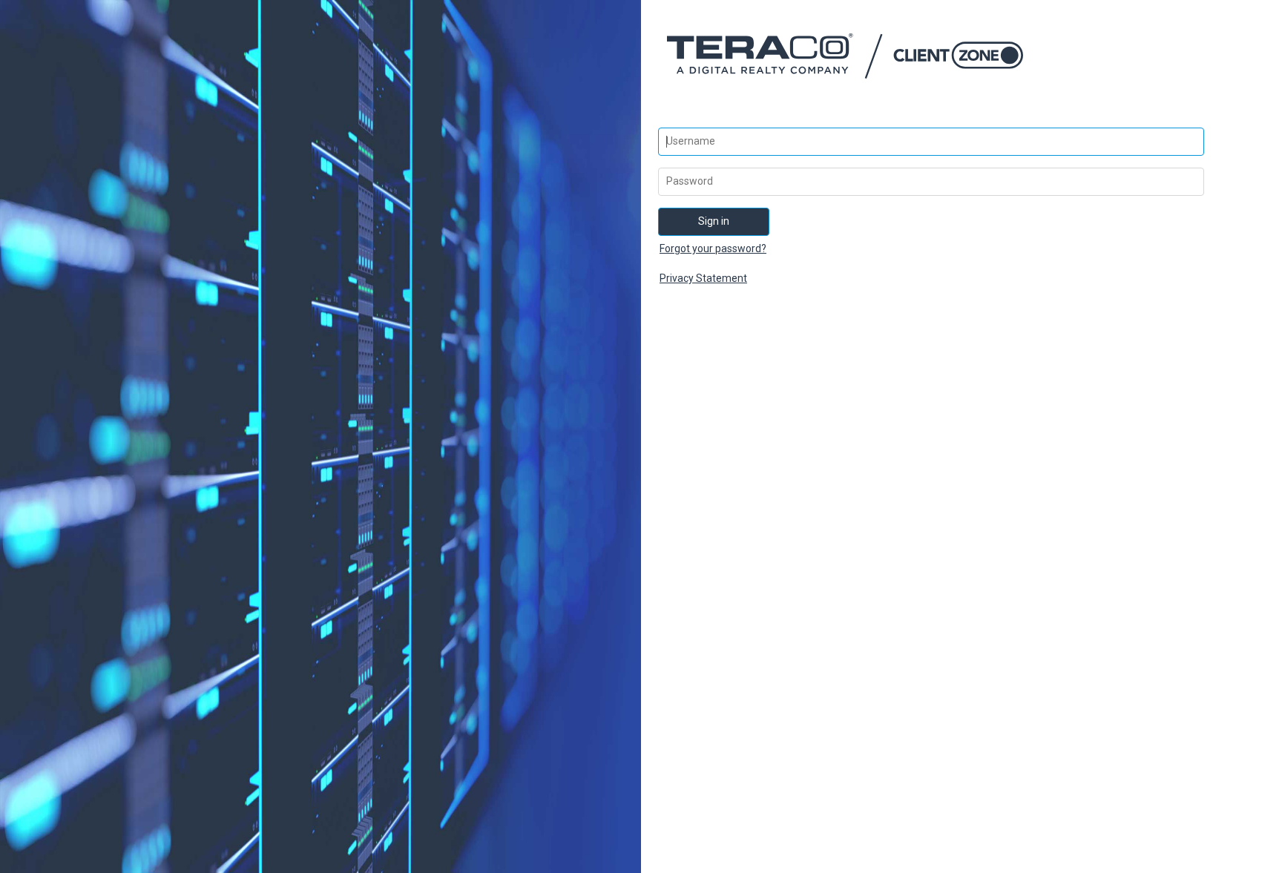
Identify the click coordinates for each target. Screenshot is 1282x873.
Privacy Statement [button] (703, 278)
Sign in (713, 221)
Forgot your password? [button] (713, 248)
